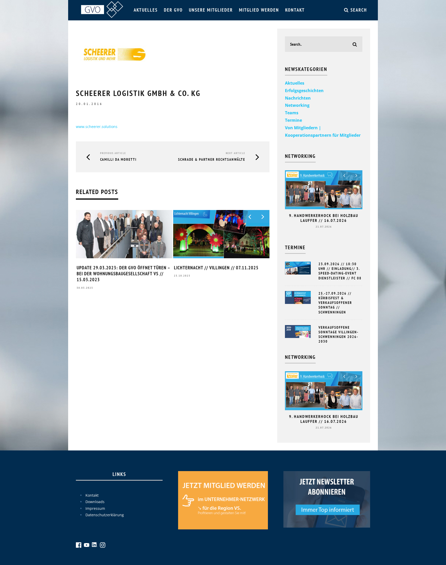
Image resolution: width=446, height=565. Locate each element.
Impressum (95, 508)
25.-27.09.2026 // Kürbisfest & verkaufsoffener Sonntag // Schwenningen (335, 302)
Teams (291, 113)
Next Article (235, 153)
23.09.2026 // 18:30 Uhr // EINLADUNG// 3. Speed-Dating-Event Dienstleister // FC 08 (340, 271)
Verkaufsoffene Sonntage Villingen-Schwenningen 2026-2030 (338, 334)
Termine (293, 120)
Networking (297, 105)
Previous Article (113, 153)
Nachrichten (298, 98)
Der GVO (173, 10)
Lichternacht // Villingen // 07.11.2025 (216, 268)
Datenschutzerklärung (104, 514)
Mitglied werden (259, 10)
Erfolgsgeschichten (304, 90)
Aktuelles (146, 10)
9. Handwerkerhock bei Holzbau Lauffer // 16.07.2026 (323, 218)
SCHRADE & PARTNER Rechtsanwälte (211, 159)
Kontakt (295, 10)
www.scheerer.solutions (96, 126)
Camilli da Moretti (118, 159)
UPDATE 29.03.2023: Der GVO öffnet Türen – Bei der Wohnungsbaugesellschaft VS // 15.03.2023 (123, 274)
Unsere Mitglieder (211, 10)
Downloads (95, 501)
